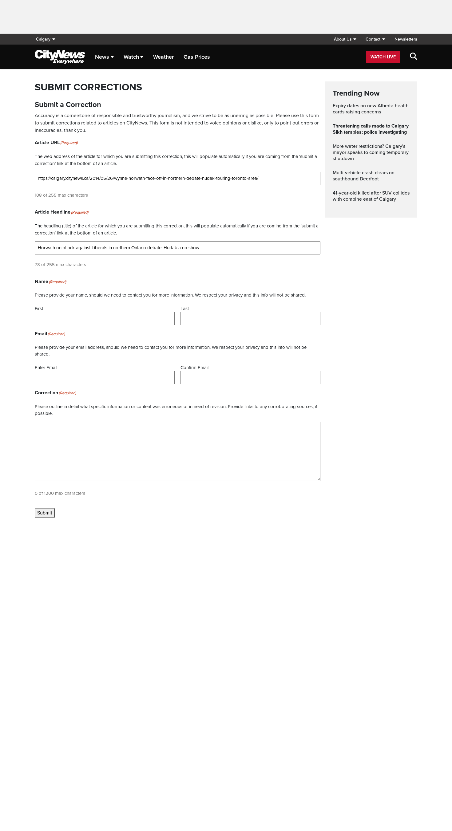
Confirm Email (194, 367)
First (39, 308)
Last (184, 308)
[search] (413, 57)
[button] (345, 39)
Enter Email (46, 367)
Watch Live (383, 57)
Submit (44, 513)
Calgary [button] (43, 39)
